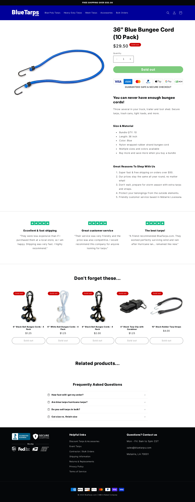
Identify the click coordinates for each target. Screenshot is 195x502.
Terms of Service (78, 471)
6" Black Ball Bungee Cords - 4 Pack (28, 328)
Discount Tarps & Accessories (84, 441)
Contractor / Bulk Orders (81, 451)
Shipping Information (80, 456)
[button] (168, 13)
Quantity (117, 53)
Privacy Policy (76, 466)
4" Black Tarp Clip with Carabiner (132, 328)
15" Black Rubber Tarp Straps (166, 327)
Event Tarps (75, 446)
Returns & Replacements (81, 461)
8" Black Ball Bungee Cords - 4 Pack (97, 328)
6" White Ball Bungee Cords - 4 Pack (63, 328)
